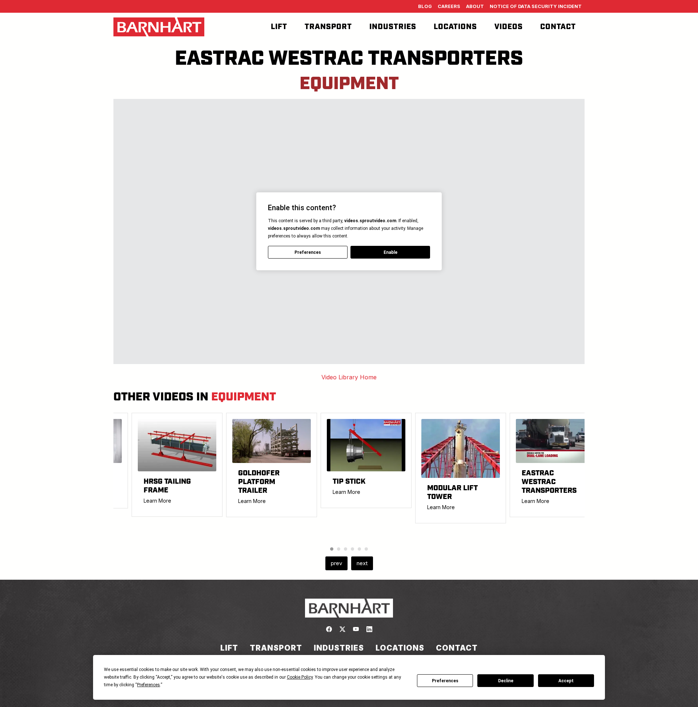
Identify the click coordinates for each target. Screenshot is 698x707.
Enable (390, 252)
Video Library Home (349, 377)
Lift (279, 27)
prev (336, 563)
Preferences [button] (148, 684)
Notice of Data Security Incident (536, 6)
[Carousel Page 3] (345, 549)
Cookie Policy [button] (300, 677)
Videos (508, 27)
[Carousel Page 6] (366, 549)
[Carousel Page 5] (359, 549)
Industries (392, 27)
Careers (449, 6)
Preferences (445, 680)
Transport (328, 27)
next (362, 563)
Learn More (157, 501)
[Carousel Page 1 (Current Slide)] (331, 549)
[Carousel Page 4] (352, 549)
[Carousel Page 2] (338, 549)
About (475, 6)
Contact (558, 27)
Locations (455, 27)
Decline (505, 680)
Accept (566, 680)
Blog (425, 6)
